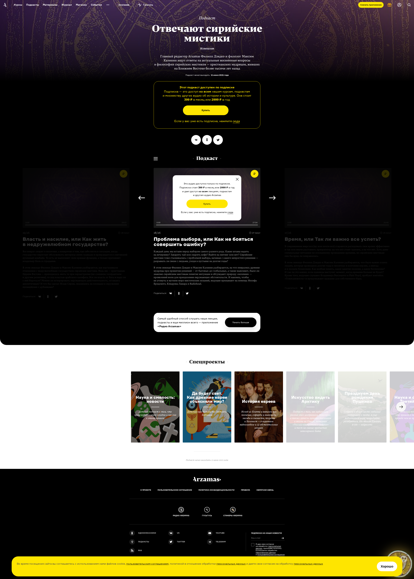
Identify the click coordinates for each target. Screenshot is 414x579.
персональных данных (231, 563)
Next (141, 198)
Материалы (50, 4)
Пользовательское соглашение (175, 490)
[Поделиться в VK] (196, 140)
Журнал (66, 4)
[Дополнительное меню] (108, 5)
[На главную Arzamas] (5, 5)
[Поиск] (409, 5)
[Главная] (207, 479)
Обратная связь (265, 490)
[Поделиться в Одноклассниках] (207, 140)
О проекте (145, 490)
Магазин (81, 4)
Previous (272, 198)
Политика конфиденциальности (216, 490)
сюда (236, 121)
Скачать (371, 5)
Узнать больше (240, 322)
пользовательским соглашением (147, 563)
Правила (245, 490)
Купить (206, 110)
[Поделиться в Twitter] (218, 140)
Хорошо (387, 566)
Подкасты (32, 4)
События (96, 4)
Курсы (18, 4)
